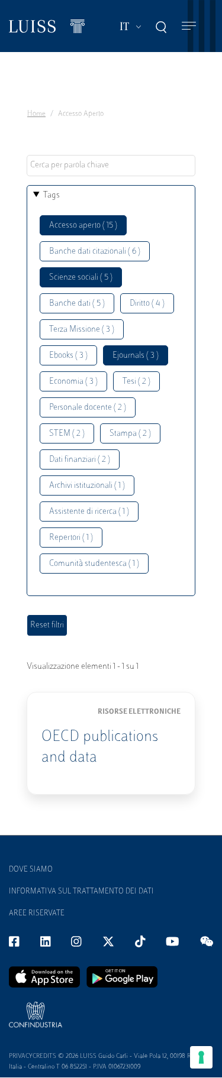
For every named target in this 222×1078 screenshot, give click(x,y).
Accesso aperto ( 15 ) (83, 225)
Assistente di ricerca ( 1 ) (89, 511)
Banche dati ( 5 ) (77, 303)
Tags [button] (51, 195)
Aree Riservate (37, 913)
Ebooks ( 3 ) (68, 355)
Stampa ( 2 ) (130, 433)
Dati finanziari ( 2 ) (79, 459)
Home (36, 114)
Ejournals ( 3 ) (135, 355)
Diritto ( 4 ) (147, 303)
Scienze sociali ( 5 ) (80, 277)
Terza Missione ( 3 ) (81, 329)
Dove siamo (31, 869)
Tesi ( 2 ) (136, 381)
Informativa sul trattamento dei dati (81, 891)
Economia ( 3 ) (73, 381)
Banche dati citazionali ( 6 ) (94, 251)
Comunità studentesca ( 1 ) (94, 563)
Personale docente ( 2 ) (87, 407)
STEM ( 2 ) (67, 433)
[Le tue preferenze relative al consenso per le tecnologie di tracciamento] (201, 1057)
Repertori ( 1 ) (71, 537)
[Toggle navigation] (189, 26)
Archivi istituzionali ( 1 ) (87, 485)
